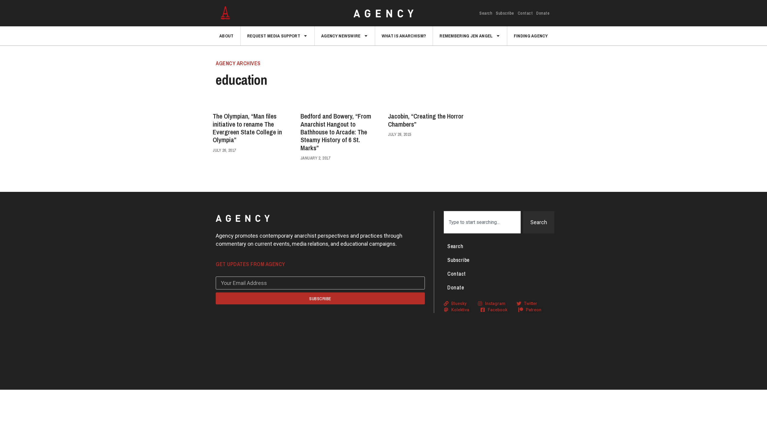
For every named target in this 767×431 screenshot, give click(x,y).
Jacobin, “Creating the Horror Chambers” (425, 120)
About (226, 36)
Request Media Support (273, 36)
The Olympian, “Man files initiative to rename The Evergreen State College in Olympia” (247, 128)
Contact (525, 13)
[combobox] (482, 222)
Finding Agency (531, 36)
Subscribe (505, 13)
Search (485, 13)
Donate (542, 13)
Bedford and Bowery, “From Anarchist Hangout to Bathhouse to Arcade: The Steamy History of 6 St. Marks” (336, 132)
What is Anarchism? (404, 36)
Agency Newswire (341, 36)
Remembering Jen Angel (466, 36)
